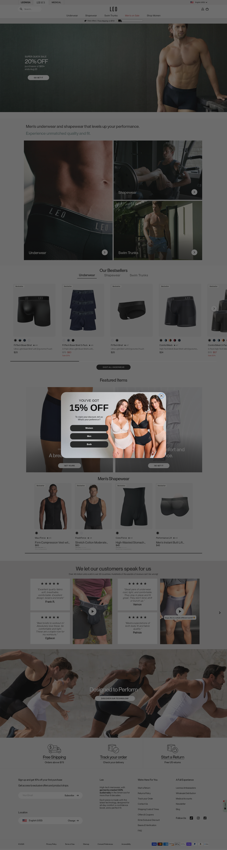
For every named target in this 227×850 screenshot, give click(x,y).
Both (89, 444)
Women (89, 428)
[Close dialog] (161, 395)
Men (89, 436)
